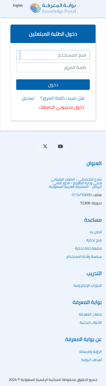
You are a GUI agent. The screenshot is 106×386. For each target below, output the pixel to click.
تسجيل (28, 98)
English (18, 5)
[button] (45, 146)
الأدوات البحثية (91, 322)
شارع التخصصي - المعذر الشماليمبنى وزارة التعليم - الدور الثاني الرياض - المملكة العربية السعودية (75, 183)
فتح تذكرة (94, 240)
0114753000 (82, 194)
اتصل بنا (96, 231)
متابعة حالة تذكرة (88, 248)
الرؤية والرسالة (90, 351)
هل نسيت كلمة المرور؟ (62, 98)
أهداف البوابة (91, 359)
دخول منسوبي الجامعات (61, 107)
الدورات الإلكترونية (87, 285)
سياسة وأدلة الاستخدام (84, 256)
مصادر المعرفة (90, 314)
